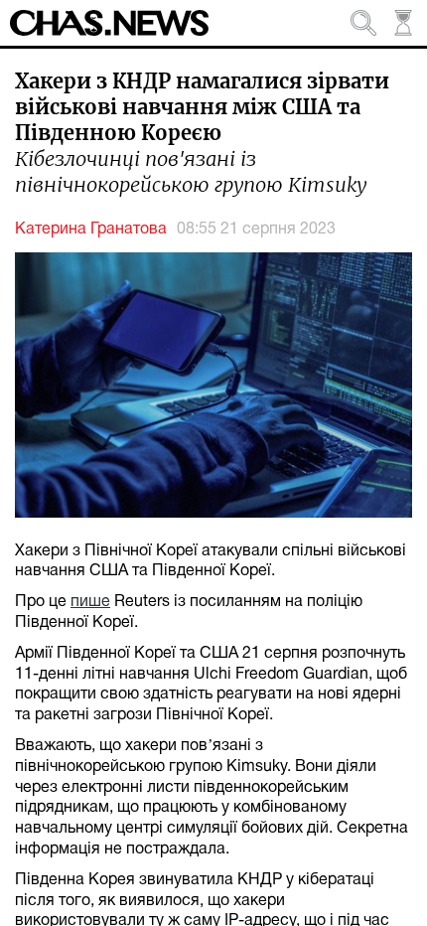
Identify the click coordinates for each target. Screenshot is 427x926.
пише (90, 602)
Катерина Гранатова (91, 229)
